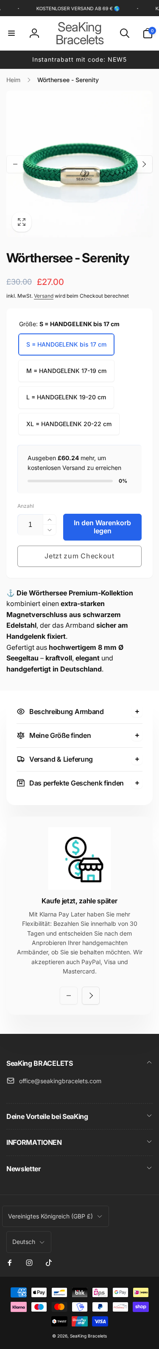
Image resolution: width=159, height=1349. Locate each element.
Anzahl (25, 506)
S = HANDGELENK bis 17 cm (66, 344)
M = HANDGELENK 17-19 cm (66, 370)
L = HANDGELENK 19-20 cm (66, 397)
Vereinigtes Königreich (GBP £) (50, 1216)
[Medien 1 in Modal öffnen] (79, 164)
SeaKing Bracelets (88, 1335)
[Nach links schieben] (15, 164)
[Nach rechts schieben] (144, 164)
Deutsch (23, 1241)
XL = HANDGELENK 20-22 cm (69, 423)
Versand (43, 296)
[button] (11, 33)
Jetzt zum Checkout (79, 556)
